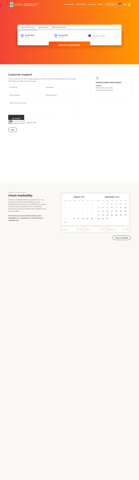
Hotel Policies (83, 4)
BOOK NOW (111, 4)
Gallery (101, 4)
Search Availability (69, 45)
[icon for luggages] (120, 4)
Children (111, 229)
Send (12, 130)
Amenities (93, 4)
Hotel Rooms (72, 4)
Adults (87, 229)
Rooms (64, 229)
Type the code (31, 122)
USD (125, 4)
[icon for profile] (129, 4)
